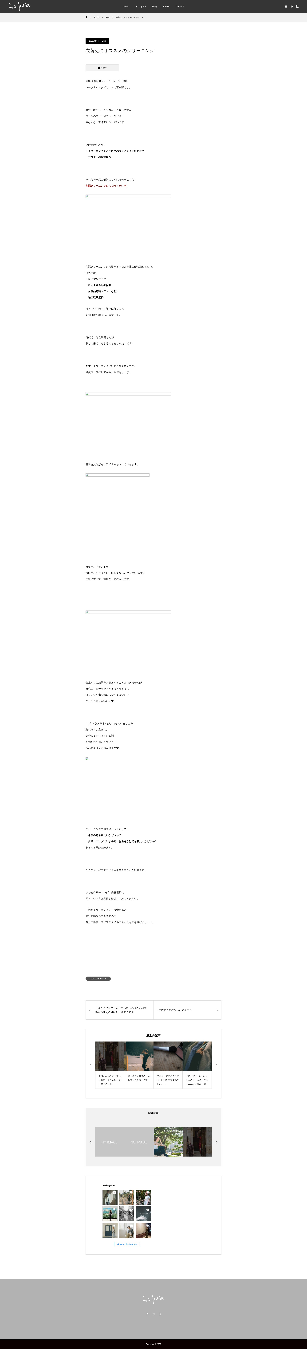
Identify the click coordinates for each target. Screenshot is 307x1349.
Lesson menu (98, 978)
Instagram (141, 6)
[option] (115, 1065)
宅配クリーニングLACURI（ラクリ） (107, 185)
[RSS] (297, 6)
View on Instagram (127, 1244)
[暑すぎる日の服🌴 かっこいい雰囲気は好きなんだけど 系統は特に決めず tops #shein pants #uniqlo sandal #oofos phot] (126, 1197)
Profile (166, 6)
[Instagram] (285, 6)
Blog (154, 6)
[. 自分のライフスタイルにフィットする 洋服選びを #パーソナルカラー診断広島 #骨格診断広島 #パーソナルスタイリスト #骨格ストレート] (143, 1213)
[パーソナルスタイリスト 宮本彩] (19, 6)
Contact (180, 6)
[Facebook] (291, 6)
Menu (126, 6)
